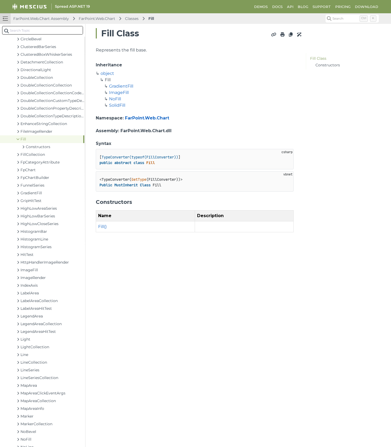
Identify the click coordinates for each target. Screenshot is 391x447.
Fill (151, 18)
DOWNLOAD (366, 7)
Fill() (102, 226)
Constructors (327, 65)
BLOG (303, 7)
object (107, 73)
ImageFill (119, 92)
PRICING (343, 7)
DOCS (277, 7)
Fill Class (318, 58)
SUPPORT (322, 7)
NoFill (115, 98)
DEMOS (261, 7)
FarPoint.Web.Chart (97, 18)
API (290, 7)
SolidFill (117, 105)
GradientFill (121, 86)
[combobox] (42, 30)
